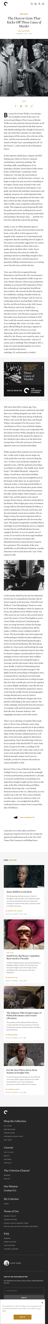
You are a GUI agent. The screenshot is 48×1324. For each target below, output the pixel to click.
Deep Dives (24, 14)
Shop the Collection (15, 1121)
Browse (7, 1175)
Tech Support (9, 1245)
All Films (8, 1126)
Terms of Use (11, 1211)
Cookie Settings (10, 1219)
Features (19, 33)
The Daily (8, 1163)
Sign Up (7, 1179)
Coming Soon (9, 1133)
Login (6, 1204)
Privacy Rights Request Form (16, 1223)
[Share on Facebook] (15, 106)
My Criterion (11, 1199)
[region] (22, 1311)
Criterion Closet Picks (13, 1136)
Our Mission (11, 1186)
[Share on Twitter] (21, 106)
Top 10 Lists (9, 1152)
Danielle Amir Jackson (15, 911)
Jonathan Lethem (13, 1089)
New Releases (9, 1129)
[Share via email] (26, 106)
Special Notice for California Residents (21, 1226)
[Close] (42, 1302)
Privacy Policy (10, 1216)
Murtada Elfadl (13, 1035)
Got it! (22, 1317)
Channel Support (11, 1249)
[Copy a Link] (31, 106)
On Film (8, 914)
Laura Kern (25, 31)
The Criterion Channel (17, 1170)
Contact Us (10, 1190)
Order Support (10, 1242)
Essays (6, 1156)
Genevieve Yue (13, 977)
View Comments (27, 817)
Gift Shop (8, 1140)
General (7, 1238)
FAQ (6, 1233)
